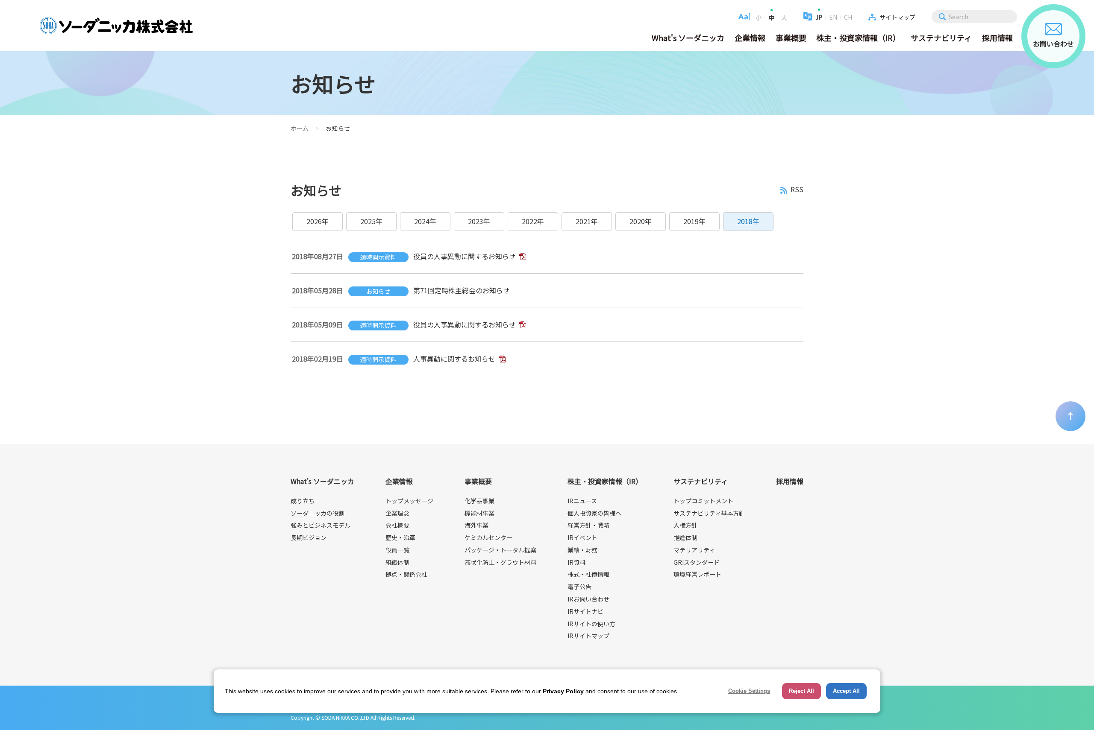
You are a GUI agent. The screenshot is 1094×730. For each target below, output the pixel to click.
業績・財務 (582, 550)
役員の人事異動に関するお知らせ (464, 256)
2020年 (640, 221)
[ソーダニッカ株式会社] (116, 25)
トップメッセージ (409, 500)
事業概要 (791, 37)
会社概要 (397, 525)
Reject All (801, 691)
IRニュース (582, 500)
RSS (797, 190)
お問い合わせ (1053, 43)
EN (833, 17)
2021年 (587, 221)
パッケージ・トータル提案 (500, 550)
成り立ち (303, 500)
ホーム (300, 128)
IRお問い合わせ (588, 599)
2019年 (694, 221)
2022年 (533, 221)
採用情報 (997, 37)
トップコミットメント (703, 500)
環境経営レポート (697, 574)
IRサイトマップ (588, 635)
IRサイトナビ (585, 611)
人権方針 (685, 525)
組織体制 (397, 562)
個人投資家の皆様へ (594, 513)
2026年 (317, 221)
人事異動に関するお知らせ (454, 358)
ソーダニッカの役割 (317, 513)
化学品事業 (479, 500)
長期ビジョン (308, 537)
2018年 (748, 221)
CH (848, 17)
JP (818, 17)
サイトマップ (897, 17)
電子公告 (579, 586)
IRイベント (582, 537)
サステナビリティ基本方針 (709, 513)
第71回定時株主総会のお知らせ (461, 290)
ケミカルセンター (488, 537)
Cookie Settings (749, 691)
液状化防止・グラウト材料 (500, 562)
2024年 (425, 221)
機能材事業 (479, 513)
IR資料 (576, 562)
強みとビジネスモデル (320, 525)
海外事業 (476, 525)
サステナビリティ (941, 37)
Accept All (846, 691)
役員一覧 (397, 550)
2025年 (371, 221)
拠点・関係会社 (406, 574)
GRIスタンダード (696, 562)
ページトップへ (1070, 416)
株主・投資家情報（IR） (858, 37)
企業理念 (397, 513)
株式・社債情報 (588, 574)
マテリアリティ (694, 550)
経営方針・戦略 (588, 525)
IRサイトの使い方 (591, 623)
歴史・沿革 (400, 537)
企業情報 (750, 37)
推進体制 (685, 537)
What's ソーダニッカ (688, 37)
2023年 (479, 221)
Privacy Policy (563, 691)
